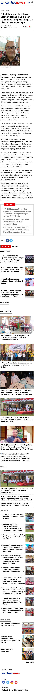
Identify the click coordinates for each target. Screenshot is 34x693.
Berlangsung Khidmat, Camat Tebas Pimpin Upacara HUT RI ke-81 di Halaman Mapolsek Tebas (16, 419)
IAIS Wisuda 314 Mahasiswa (6, 650)
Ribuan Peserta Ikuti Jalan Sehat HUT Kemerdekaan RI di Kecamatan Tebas (16, 221)
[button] (32, 1)
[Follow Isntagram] (12, 682)
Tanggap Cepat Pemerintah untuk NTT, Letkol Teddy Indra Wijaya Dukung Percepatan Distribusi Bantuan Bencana (16, 392)
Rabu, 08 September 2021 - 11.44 (8, 27)
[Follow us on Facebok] (3, 682)
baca (26, 26)
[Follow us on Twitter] (7, 682)
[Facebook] (7, 240)
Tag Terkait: (5, 246)
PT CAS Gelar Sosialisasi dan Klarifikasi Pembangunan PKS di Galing (14, 516)
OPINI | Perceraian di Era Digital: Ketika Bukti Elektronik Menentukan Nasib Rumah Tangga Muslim (14, 580)
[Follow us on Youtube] (16, 682)
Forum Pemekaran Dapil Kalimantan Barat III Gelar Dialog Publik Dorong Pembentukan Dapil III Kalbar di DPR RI (13, 559)
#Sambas (15, 246)
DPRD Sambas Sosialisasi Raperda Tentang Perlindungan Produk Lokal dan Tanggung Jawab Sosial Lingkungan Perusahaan (12, 260)
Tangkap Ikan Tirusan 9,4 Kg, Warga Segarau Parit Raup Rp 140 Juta (14, 537)
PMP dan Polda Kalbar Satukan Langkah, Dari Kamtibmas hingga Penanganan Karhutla (16, 365)
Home (2, 10)
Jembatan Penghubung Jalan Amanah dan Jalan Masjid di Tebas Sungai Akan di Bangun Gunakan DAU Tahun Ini (14, 591)
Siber (11, 690)
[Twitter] (11, 240)
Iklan (26, 690)
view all (29, 662)
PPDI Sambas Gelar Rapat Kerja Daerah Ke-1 (10, 624)
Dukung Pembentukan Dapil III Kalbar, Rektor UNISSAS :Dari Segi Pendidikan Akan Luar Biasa (16, 229)
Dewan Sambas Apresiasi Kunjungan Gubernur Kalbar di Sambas (11, 281)
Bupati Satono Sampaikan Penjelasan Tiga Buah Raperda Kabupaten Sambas (13, 569)
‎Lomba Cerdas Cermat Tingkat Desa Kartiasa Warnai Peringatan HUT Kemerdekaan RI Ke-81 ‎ (14, 337)
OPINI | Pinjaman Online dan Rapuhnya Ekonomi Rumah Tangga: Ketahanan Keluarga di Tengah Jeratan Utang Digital (16, 447)
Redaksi (5, 690)
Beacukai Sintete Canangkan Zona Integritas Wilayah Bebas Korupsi (10, 639)
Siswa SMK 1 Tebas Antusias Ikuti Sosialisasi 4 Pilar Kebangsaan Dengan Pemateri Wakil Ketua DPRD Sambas (11, 294)
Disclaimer (18, 690)
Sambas (7, 10)
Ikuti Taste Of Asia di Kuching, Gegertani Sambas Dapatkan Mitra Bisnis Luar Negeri (12, 269)
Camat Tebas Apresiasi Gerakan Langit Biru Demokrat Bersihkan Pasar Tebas (13, 601)
